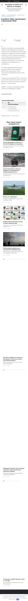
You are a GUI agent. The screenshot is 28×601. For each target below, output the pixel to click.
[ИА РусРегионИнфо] (4, 104)
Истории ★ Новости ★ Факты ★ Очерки (14, 5)
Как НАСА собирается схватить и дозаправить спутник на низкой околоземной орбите (13, 359)
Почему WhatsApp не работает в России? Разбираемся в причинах (13, 143)
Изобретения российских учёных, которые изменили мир (13, 222)
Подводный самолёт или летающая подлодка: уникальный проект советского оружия (13, 470)
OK (17, 599)
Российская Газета (6, 94)
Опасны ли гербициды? (10, 196)
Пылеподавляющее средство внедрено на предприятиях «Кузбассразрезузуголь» (12, 170)
